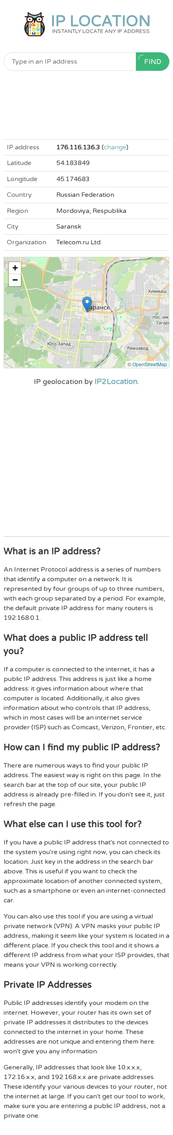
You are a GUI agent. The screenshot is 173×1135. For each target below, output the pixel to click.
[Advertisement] (87, 105)
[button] (87, 304)
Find (152, 62)
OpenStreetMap (149, 364)
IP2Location (116, 381)
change (115, 147)
